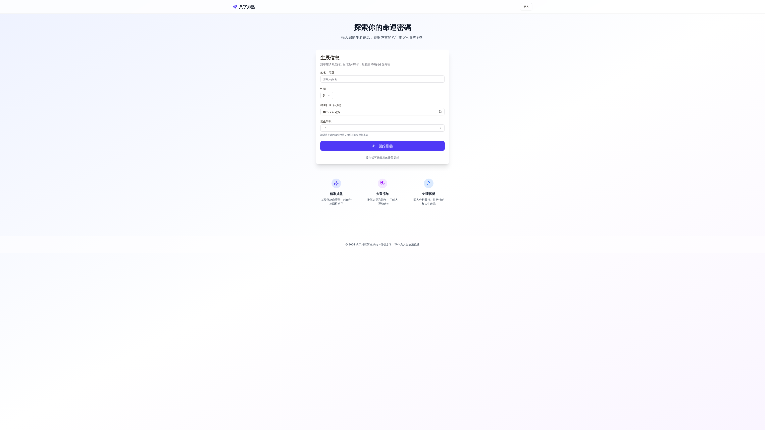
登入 (526, 7)
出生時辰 (326, 121)
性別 (323, 88)
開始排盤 (386, 146)
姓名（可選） (328, 72)
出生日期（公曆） (331, 105)
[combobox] (326, 95)
